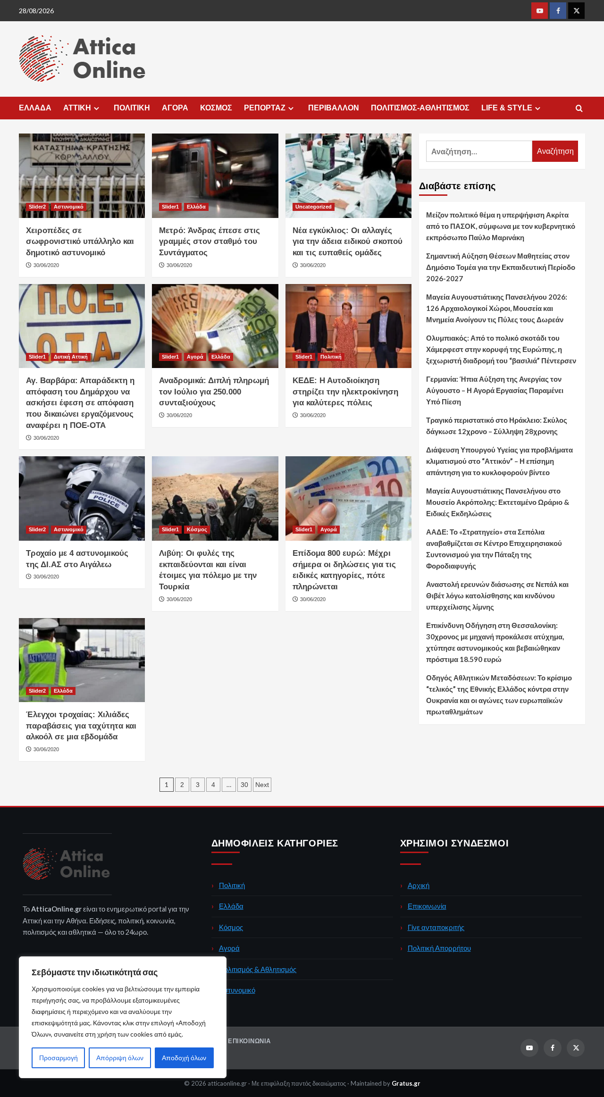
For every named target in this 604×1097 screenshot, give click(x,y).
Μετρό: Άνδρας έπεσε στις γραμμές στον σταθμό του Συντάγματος (209, 242)
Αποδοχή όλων (184, 1058)
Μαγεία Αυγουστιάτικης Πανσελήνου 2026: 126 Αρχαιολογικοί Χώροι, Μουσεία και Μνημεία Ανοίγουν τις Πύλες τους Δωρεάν (496, 308)
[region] (122, 1017)
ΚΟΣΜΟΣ (216, 108)
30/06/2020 (46, 265)
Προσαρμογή (58, 1058)
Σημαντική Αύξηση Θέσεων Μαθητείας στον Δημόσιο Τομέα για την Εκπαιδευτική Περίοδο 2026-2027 (500, 267)
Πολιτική (331, 357)
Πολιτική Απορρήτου (439, 948)
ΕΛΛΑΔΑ (35, 108)
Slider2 (37, 206)
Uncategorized (313, 206)
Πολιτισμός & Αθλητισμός (257, 969)
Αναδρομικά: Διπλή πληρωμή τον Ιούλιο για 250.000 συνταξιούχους (214, 392)
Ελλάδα (196, 206)
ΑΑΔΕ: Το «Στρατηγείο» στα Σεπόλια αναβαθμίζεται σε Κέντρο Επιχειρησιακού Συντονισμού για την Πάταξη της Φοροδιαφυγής (494, 549)
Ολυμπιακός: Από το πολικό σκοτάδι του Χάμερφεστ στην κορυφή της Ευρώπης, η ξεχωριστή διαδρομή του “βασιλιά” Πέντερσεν (501, 349)
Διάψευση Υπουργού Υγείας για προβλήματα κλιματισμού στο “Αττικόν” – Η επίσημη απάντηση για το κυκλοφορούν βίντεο (499, 461)
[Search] (579, 108)
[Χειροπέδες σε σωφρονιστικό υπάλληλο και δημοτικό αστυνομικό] (82, 176)
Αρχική (418, 885)
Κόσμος (197, 529)
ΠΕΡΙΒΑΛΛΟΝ (333, 108)
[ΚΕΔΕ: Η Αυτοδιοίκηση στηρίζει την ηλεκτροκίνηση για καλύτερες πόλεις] (348, 326)
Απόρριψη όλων (119, 1058)
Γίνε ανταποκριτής (436, 927)
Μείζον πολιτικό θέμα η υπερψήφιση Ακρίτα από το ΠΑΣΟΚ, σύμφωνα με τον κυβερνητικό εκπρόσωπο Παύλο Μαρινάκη (500, 226)
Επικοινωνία (427, 906)
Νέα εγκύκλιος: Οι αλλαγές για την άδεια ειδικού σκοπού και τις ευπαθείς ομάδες (348, 242)
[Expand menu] (96, 108)
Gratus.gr (406, 1083)
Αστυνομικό (69, 206)
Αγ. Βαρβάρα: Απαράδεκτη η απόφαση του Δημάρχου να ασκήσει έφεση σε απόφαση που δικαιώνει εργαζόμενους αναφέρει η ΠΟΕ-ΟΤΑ (80, 403)
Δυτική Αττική (71, 357)
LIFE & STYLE (506, 108)
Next (262, 784)
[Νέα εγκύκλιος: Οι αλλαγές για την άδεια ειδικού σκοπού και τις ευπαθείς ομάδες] (348, 176)
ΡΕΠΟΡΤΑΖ (264, 108)
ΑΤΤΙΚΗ (77, 108)
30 (244, 784)
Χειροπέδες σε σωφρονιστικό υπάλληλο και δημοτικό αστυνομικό (80, 242)
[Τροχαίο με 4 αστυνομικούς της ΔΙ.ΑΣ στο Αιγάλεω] (82, 498)
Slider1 (170, 206)
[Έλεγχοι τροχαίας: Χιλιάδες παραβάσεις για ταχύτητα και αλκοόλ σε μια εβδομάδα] (82, 660)
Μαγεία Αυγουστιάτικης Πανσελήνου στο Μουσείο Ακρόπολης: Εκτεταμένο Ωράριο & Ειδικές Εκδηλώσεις (497, 502)
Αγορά (195, 357)
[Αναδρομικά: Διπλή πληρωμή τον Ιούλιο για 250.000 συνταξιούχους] (215, 326)
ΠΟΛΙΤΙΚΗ (132, 108)
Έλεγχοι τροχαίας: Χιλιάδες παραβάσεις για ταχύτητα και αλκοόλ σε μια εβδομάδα (81, 726)
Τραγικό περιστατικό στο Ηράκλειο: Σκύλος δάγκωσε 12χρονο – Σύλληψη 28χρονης (496, 425)
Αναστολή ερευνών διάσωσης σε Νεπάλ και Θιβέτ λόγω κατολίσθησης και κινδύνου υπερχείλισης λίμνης (497, 595)
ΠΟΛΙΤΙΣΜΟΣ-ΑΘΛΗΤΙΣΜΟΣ (420, 108)
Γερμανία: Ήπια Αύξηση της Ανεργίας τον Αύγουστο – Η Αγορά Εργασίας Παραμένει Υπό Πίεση (494, 390)
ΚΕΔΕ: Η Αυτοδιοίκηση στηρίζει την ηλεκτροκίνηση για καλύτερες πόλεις (345, 392)
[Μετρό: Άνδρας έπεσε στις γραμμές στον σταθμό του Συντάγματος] (215, 176)
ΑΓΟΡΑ (175, 108)
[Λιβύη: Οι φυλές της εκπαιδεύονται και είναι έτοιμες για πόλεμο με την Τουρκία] (215, 498)
